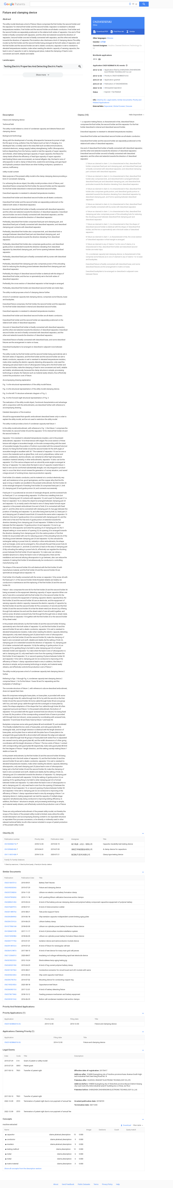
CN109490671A (10, 844)
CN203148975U (10, 912)
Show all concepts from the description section (22, 1169)
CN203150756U (10, 970)
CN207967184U (10, 994)
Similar (132, 31)
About (55, 1184)
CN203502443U (10, 975)
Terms (96, 1184)
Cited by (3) (101, 100)
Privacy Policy (107, 1184)
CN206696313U (10, 989)
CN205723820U (10, 892)
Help (118, 1184)
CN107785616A (10, 926)
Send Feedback (68, 1184)
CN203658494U (10, 917)
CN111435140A (10, 854)
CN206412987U (10, 951)
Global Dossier (119, 106)
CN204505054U (10, 888)
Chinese (110, 38)
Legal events (112, 100)
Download (127, 1125)
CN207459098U (10, 936)
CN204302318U (10, 965)
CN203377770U (10, 941)
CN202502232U (10, 960)
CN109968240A (10, 849)
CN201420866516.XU (12, 1024)
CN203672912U (10, 921)
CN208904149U (10, 902)
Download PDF (102, 31)
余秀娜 (103, 42)
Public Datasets (84, 1184)
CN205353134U (10, 999)
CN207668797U (10, 907)
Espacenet (108, 106)
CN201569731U (10, 883)
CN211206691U (10, 955)
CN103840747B (10, 931)
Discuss (129, 106)
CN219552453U (10, 985)
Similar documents (124, 100)
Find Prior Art (118, 31)
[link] (9, 1135)
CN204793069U (10, 897)
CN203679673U (10, 980)
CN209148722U (10, 946)
